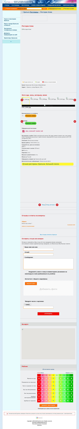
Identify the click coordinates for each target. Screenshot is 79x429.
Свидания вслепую (54, 5)
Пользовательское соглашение (39, 423)
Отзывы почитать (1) (28, 82)
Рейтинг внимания (11, 8)
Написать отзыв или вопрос (50, 82)
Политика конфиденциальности (39, 422)
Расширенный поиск (55, 8)
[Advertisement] (48, 184)
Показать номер (31, 115)
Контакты (39, 425)
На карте (38, 82)
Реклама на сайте (69, 8)
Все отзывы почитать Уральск (48, 234)
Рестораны (25, 5)
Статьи (7, 5)
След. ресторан (50, 204)
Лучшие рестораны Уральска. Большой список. (41, 164)
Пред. (43, 204)
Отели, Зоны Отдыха (38, 5)
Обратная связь (68, 5)
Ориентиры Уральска (10, 38)
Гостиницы (15, 5)
